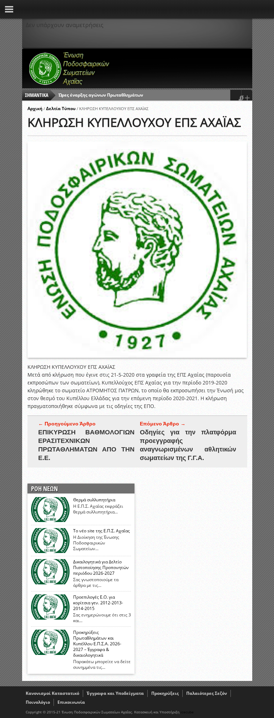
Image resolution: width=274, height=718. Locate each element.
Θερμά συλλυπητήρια (94, 500)
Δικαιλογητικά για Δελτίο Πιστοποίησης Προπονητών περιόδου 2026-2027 (101, 567)
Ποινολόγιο (38, 702)
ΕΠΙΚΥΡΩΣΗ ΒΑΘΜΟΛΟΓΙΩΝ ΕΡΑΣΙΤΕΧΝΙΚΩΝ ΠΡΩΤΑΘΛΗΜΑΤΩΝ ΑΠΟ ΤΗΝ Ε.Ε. (86, 445)
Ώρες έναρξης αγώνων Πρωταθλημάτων (101, 95)
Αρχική (34, 108)
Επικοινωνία (71, 702)
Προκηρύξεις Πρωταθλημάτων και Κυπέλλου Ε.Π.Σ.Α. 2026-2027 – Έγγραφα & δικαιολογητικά (97, 644)
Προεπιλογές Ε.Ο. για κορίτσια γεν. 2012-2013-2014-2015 (98, 602)
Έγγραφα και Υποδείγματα (115, 693)
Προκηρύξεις (165, 693)
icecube (187, 711)
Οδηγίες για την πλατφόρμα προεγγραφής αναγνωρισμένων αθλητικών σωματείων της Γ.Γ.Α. (188, 445)
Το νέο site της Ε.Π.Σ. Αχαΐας (101, 531)
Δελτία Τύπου (61, 108)
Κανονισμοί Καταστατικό (52, 693)
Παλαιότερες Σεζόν (206, 693)
